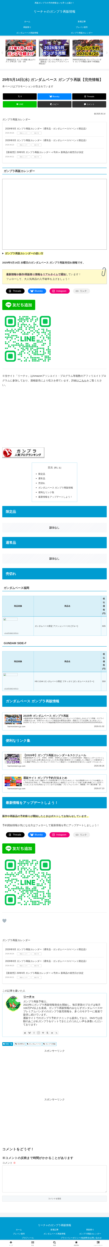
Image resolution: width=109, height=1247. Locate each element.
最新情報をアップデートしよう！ (55, 497)
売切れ (41, 483)
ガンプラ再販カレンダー (90, 1234)
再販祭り (90, 1229)
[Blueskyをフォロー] (29, 1033)
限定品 (41, 474)
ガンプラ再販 (50, 1044)
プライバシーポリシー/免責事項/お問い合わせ (81, 1238)
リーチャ (29, 996)
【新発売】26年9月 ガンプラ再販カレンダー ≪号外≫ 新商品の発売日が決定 (44, 152)
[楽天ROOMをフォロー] (47, 1033)
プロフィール (28, 1238)
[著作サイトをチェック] (25, 1033)
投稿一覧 (8, 1044)
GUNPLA (21, 1044)
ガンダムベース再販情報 (54, 1234)
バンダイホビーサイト (11, 633)
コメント (9, 1162)
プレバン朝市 (19, 1234)
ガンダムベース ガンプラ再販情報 (55, 487)
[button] (54, 104)
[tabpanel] (21, 52)
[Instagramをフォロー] (38, 1033)
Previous (2, 52)
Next (106, 52)
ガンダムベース (35, 1044)
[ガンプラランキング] (23, 452)
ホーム (19, 1229)
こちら (83, 380)
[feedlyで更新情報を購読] (52, 1033)
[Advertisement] (54, 1073)
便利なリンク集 (46, 492)
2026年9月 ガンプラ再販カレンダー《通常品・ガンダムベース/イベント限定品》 (46, 128)
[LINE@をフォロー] (43, 1033)
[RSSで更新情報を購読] (56, 1033)
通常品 (41, 478)
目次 (50, 467)
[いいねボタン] (4, 921)
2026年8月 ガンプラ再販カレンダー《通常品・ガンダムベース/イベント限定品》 (46, 140)
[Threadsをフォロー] (34, 1033)
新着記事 (54, 1229)
